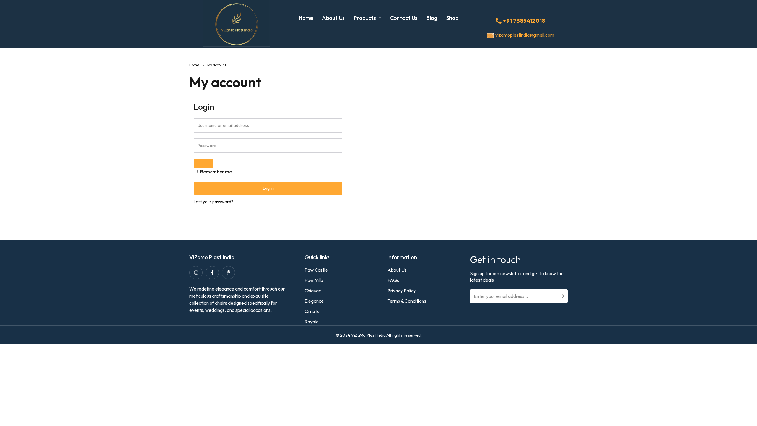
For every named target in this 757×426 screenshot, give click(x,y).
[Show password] (203, 163)
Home (194, 65)
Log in (268, 188)
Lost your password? (213, 201)
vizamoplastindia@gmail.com (524, 35)
